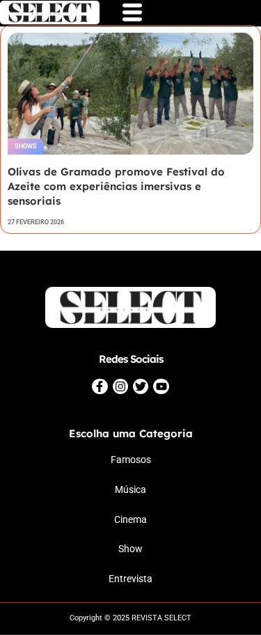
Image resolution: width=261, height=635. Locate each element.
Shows (26, 146)
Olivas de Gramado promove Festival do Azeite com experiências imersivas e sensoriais (116, 186)
